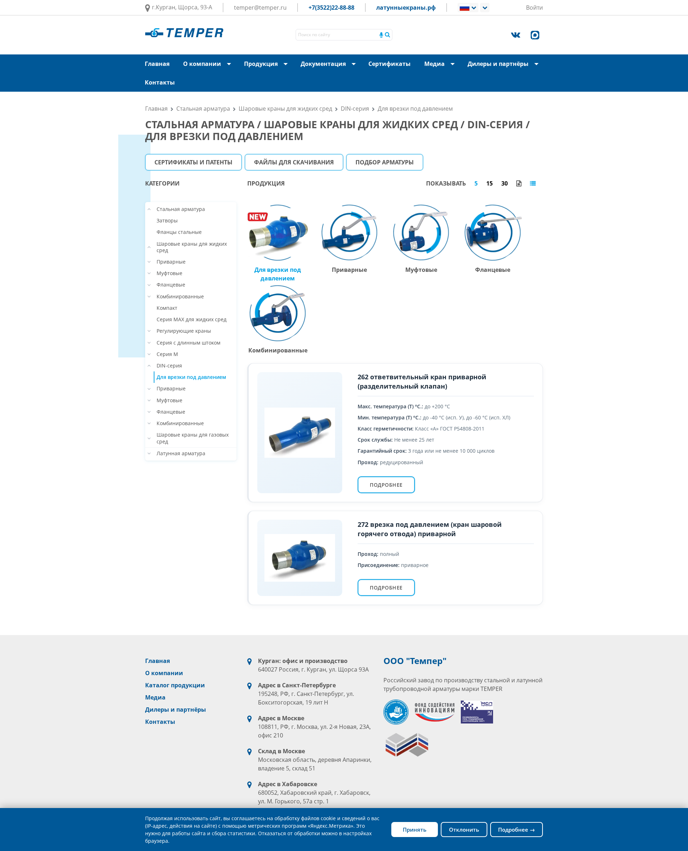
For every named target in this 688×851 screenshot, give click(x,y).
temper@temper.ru (260, 7)
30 (504, 183)
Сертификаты (389, 64)
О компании (209, 66)
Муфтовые (169, 273)
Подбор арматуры (384, 162)
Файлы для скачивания (294, 162)
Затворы (167, 220)
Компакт (167, 308)
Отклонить (464, 829)
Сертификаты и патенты (193, 162)
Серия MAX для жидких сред (191, 319)
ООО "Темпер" (414, 661)
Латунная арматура (181, 453)
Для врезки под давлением (415, 108)
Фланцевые (171, 285)
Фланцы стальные (179, 232)
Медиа (441, 66)
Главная (157, 64)
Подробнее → (516, 829)
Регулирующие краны (184, 331)
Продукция (268, 66)
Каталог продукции (175, 685)
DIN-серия (355, 108)
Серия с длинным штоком (188, 343)
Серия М (167, 354)
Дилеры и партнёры (505, 66)
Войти (534, 7)
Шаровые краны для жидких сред (285, 108)
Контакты (160, 82)
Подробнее (386, 484)
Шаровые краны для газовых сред (193, 438)
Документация (330, 66)
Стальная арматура (203, 108)
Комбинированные (180, 296)
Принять (414, 829)
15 (489, 183)
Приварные (171, 262)
